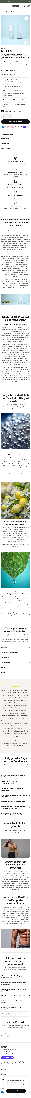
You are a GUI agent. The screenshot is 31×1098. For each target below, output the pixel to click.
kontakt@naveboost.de (7, 1054)
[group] (15, 30)
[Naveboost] (15, 6)
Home (2, 12)
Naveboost (4, 48)
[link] (15, 299)
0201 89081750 (5, 1051)
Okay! (16, 1091)
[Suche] (24, 6)
